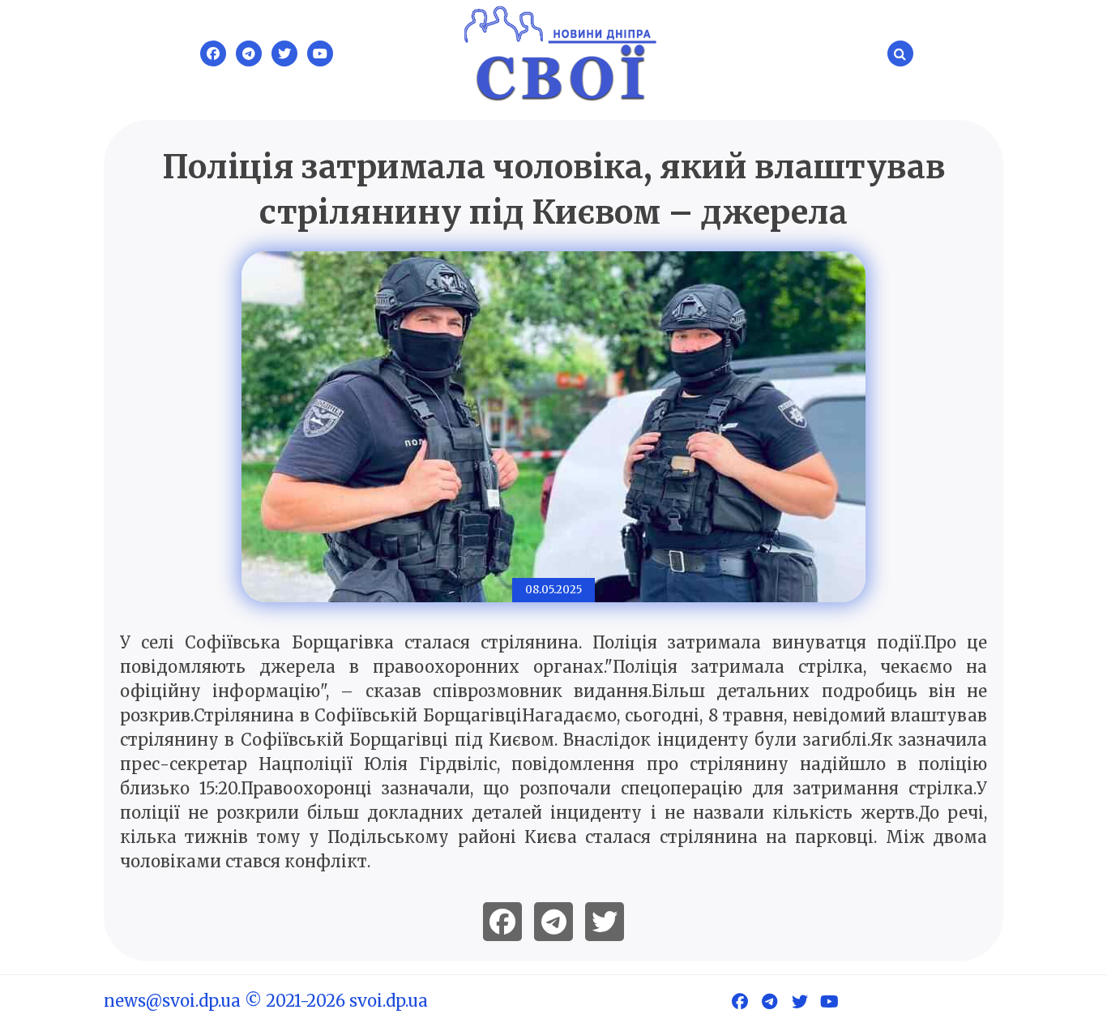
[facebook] (502, 921)
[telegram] (553, 921)
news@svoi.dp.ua (172, 1001)
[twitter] (604, 921)
